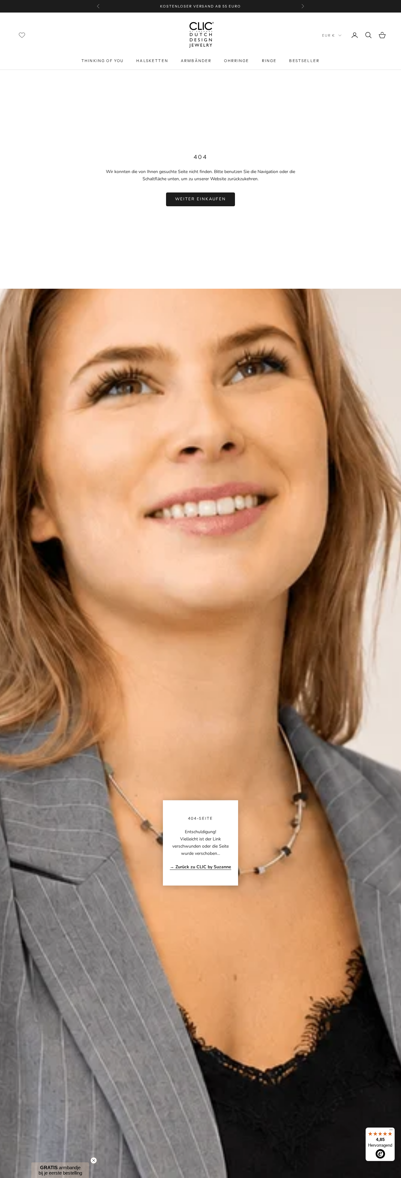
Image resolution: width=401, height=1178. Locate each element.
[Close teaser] (94, 1160)
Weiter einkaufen (200, 199)
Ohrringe (236, 60)
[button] (60, 1170)
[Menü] (391, 1131)
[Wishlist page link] (22, 35)
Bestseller (304, 60)
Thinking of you (102, 60)
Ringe (269, 60)
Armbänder (196, 60)
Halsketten (152, 60)
